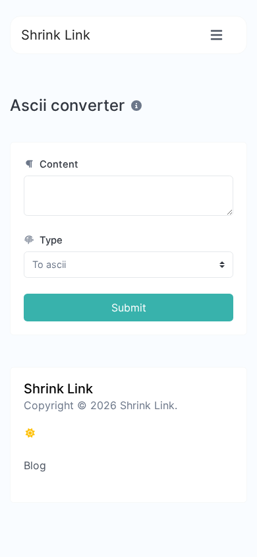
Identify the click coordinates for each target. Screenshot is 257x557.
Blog (35, 465)
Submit (128, 307)
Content (57, 164)
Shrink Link (55, 35)
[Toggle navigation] (216, 35)
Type (50, 240)
